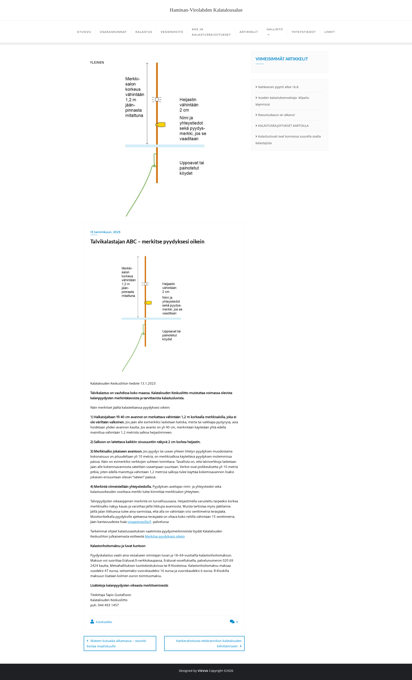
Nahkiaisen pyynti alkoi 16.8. (278, 87)
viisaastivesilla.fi (139, 522)
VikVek (203, 671)
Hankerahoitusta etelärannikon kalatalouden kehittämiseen (209, 643)
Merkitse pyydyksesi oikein (165, 536)
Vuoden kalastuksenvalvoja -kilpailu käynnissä (282, 101)
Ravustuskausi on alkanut (276, 115)
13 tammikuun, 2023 (105, 232)
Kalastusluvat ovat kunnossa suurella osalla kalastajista (288, 139)
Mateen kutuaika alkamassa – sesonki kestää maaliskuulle (116, 643)
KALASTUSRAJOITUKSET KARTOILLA (283, 126)
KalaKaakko (103, 622)
